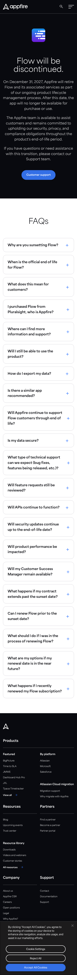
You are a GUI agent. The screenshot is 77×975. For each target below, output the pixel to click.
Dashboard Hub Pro (14, 777)
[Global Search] (61, 6)
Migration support (50, 791)
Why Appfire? (10, 919)
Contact (44, 891)
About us (8, 891)
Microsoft (45, 766)
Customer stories (12, 861)
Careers (7, 902)
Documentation (48, 896)
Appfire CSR (10, 896)
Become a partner (50, 825)
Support (44, 902)
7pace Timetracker (13, 789)
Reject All (35, 958)
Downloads (9, 850)
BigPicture (8, 761)
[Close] (72, 925)
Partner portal (47, 831)
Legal (6, 913)
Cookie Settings (35, 949)
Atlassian (45, 761)
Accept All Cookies (35, 968)
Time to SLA (9, 766)
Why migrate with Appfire (54, 796)
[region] (38, 948)
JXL (5, 783)
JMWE (7, 772)
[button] (71, 6)
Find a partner (48, 820)
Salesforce (46, 772)
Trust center (9, 831)
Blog (5, 820)
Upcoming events (13, 825)
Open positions (11, 908)
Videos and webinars (14, 855)
